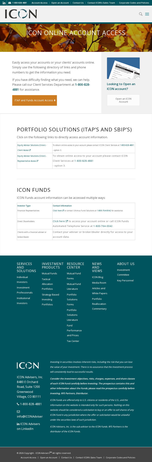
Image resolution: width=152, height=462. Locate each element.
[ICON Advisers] (29, 370)
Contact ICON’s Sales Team (101, 2)
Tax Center (73, 341)
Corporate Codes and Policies (134, 2)
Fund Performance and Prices (74, 330)
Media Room (99, 282)
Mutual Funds (49, 273)
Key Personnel (125, 280)
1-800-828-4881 (127, 145)
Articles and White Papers (99, 291)
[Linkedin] (4, 3)
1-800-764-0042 (104, 210)
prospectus (109, 383)
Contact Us (78, 2)
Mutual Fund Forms (74, 276)
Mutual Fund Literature (74, 286)
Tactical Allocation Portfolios (47, 284)
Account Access (39, 2)
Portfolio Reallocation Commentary (99, 303)
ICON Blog (97, 277)
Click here (57, 210)
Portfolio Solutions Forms (72, 299)
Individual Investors (22, 279)
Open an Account (60, 2)
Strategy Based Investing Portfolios (50, 299)
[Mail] (9, 3)
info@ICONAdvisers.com (33, 416)
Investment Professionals (25, 290)
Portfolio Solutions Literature (72, 315)
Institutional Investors (23, 300)
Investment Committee (123, 272)
